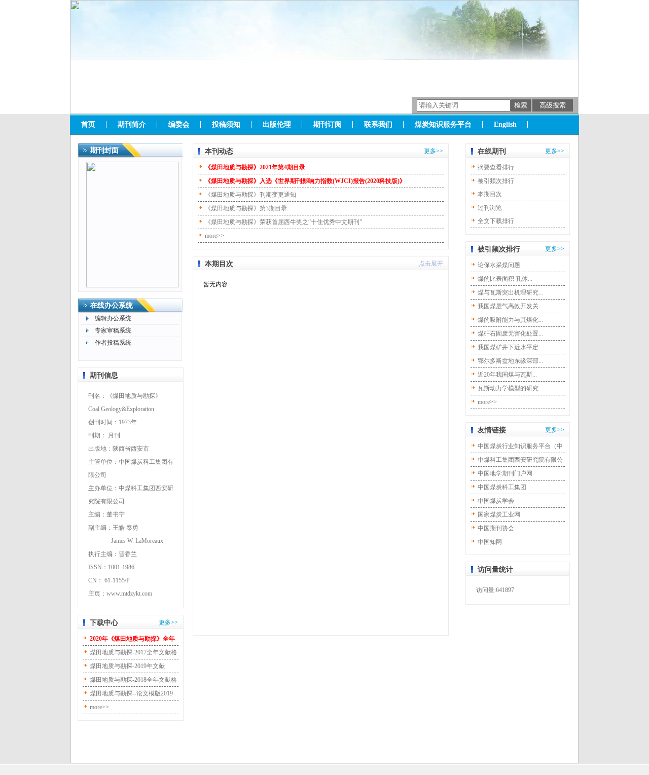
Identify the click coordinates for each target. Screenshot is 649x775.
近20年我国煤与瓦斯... (507, 374)
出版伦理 (277, 124)
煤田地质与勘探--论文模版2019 (131, 693)
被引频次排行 (496, 180)
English (505, 124)
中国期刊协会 (496, 528)
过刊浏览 (490, 207)
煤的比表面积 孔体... (505, 278)
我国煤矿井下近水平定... (510, 347)
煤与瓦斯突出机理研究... (510, 292)
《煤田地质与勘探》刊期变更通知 (250, 194)
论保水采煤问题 (499, 265)
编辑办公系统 (113, 318)
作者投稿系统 (113, 342)
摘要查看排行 (496, 167)
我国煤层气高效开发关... (510, 306)
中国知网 (490, 541)
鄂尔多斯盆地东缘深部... (510, 360)
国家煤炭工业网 (499, 514)
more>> (99, 707)
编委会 (179, 124)
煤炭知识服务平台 (443, 124)
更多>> (168, 622)
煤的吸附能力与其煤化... (510, 319)
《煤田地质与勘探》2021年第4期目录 (255, 167)
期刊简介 (132, 124)
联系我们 (378, 124)
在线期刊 (492, 151)
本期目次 (219, 264)
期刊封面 (104, 150)
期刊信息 (104, 375)
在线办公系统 (111, 305)
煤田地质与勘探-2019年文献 (127, 666)
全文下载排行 (496, 221)
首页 (88, 124)
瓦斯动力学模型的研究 (508, 388)
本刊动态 (219, 151)
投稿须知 (226, 124)
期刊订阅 (327, 124)
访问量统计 (495, 569)
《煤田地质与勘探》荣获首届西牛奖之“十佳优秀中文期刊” (283, 222)
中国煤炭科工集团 (502, 487)
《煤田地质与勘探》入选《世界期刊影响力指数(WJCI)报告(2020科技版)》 (305, 180)
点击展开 (431, 263)
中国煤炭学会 (496, 500)
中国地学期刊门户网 (505, 473)
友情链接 (492, 430)
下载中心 (104, 622)
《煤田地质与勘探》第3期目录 (246, 208)
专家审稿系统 (113, 330)
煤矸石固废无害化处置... (510, 333)
